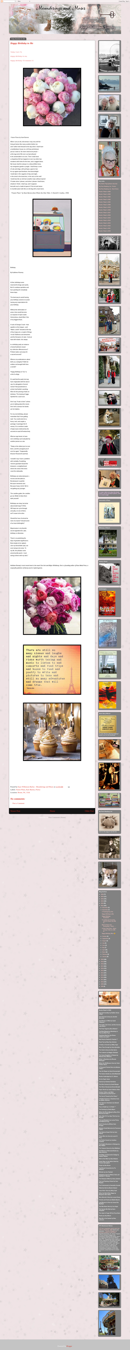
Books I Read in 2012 (105, 225)
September (105, 938)
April (103, 949)
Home (52, 811)
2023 (102, 901)
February (105, 954)
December (105, 907)
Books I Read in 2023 (105, 196)
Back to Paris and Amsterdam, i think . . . (109, 925)
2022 (102, 903)
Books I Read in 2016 (105, 215)
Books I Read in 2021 (105, 202)
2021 (102, 905)
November (105, 909)
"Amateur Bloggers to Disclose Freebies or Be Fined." (108, 1231)
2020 (102, 959)
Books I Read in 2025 (105, 191)
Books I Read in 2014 (105, 220)
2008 (102, 986)
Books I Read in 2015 (105, 218)
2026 (102, 894)
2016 (102, 968)
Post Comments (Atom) (57, 817)
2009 (102, 984)
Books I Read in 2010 (105, 231)
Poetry (38, 790)
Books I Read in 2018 (105, 210)
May (103, 947)
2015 (102, 970)
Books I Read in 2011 (104, 228)
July (103, 943)
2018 (102, 964)
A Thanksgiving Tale (107, 911)
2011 (102, 979)
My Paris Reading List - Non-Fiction (109, 189)
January (104, 956)
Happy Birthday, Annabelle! (106, 917)
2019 (102, 961)
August (104, 940)
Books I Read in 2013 (105, 223)
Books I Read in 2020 (105, 204)
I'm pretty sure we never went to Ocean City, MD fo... (109, 921)
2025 (102, 896)
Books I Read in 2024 (105, 194)
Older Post (89, 811)
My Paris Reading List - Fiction (107, 186)
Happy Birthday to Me (108, 914)
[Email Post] (68, 787)
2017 (102, 966)
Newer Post (15, 811)
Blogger (69, 1346)
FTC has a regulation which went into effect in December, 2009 (109, 1229)
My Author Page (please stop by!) (108, 183)
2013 (102, 975)
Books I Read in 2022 (105, 199)
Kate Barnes (30, 790)
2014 (102, 973)
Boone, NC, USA (24, 792)
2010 (102, 982)
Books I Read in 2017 (105, 212)
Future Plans (20, 790)
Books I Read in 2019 (105, 207)
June (103, 945)
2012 (102, 977)
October (104, 936)
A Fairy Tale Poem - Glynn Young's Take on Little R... (109, 930)
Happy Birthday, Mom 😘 (108, 933)
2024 (102, 898)
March (104, 952)
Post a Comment (18, 803)
